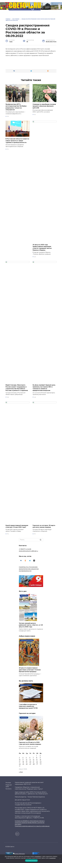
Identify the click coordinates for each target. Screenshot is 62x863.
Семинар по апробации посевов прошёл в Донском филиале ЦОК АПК (44, 106)
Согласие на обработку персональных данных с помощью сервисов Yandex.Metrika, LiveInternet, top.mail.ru (30, 822)
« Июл (21, 772)
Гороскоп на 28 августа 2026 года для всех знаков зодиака (30, 743)
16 (40, 759)
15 (36, 759)
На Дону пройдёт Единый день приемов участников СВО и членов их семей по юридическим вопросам (44, 387)
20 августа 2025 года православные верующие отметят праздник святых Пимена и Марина (42, 247)
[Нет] (60, 859)
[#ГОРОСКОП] (31, 739)
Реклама (8, 782)
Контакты (8, 789)
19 (26, 762)
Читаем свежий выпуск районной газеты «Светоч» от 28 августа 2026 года (31, 625)
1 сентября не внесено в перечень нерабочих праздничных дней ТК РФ (28, 706)
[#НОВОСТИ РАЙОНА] (31, 701)
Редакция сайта (9, 785)
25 (23, 764)
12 (26, 759)
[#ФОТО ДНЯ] (28, 620)
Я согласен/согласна (31, 860)
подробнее (38, 856)
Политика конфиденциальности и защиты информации (32, 826)
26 (26, 764)
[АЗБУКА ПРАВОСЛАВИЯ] (29, 665)
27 (30, 764)
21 (33, 762)
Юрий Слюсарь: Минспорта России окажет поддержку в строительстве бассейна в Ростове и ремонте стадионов (17, 387)
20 (30, 762)
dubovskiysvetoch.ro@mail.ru (28, 551)
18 (23, 762)
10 (19, 759)
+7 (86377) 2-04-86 (25, 549)
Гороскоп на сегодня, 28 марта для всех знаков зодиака (44, 526)
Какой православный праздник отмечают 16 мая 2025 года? (17, 526)
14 (33, 759)
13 (30, 759)
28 (34, 764)
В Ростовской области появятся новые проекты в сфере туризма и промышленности (17, 140)
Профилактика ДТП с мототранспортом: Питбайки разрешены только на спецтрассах (16, 106)
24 (20, 764)
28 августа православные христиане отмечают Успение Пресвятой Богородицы (30, 669)
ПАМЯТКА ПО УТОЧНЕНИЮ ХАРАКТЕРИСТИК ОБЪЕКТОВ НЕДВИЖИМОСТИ (29, 569)
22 (37, 762)
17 (19, 762)
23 (40, 762)
